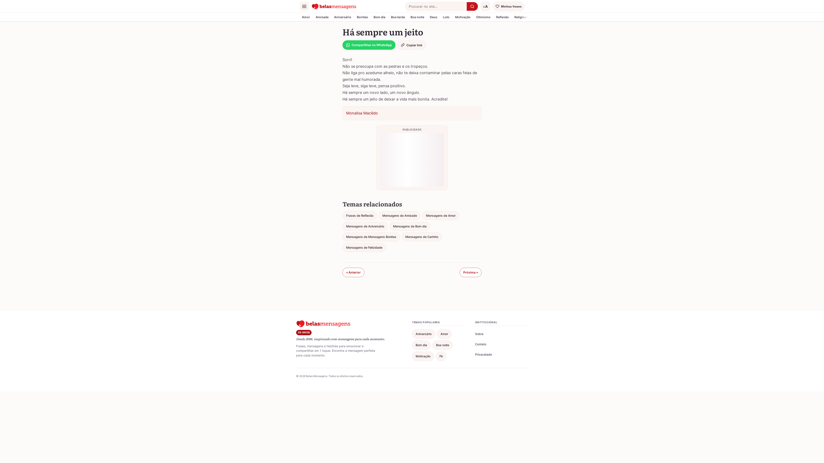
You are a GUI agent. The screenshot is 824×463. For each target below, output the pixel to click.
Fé (441, 356)
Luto (446, 17)
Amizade (322, 17)
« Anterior (353, 272)
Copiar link (414, 45)
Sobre (479, 334)
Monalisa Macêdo (362, 113)
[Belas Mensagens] (334, 6)
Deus (433, 17)
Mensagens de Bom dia (410, 226)
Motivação (463, 17)
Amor (306, 17)
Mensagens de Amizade (399, 215)
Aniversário (342, 17)
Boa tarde (398, 17)
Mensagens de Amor (441, 215)
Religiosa (521, 17)
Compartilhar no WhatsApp (372, 45)
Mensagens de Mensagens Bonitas (371, 237)
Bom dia (379, 17)
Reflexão (502, 17)
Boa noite (417, 17)
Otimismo (483, 17)
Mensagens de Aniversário (365, 226)
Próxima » (470, 272)
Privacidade (483, 354)
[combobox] (436, 6)
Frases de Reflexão (359, 215)
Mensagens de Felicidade (364, 247)
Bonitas (362, 17)
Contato (480, 344)
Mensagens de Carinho (421, 237)
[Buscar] (472, 6)
